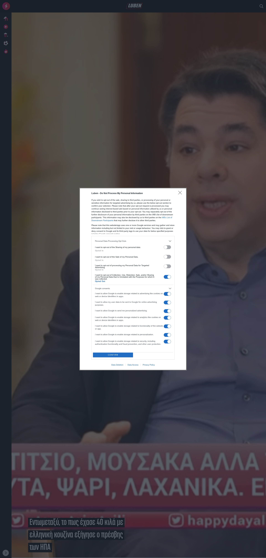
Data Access (133, 365)
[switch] (167, 247)
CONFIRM (113, 355)
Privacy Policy (149, 365)
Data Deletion (117, 365)
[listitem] (133, 241)
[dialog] (133, 279)
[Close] (181, 193)
